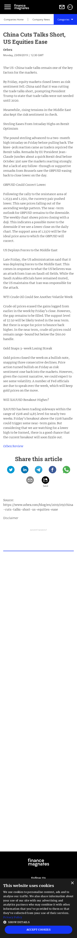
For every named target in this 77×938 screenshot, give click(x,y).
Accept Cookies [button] (39, 929)
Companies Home (14, 19)
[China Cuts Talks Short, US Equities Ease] (11, 471)
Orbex (7, 50)
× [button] (72, 883)
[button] (38, 922)
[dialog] (38, 908)
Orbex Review (13, 446)
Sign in (70, 7)
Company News (41, 19)
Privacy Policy (12, 917)
